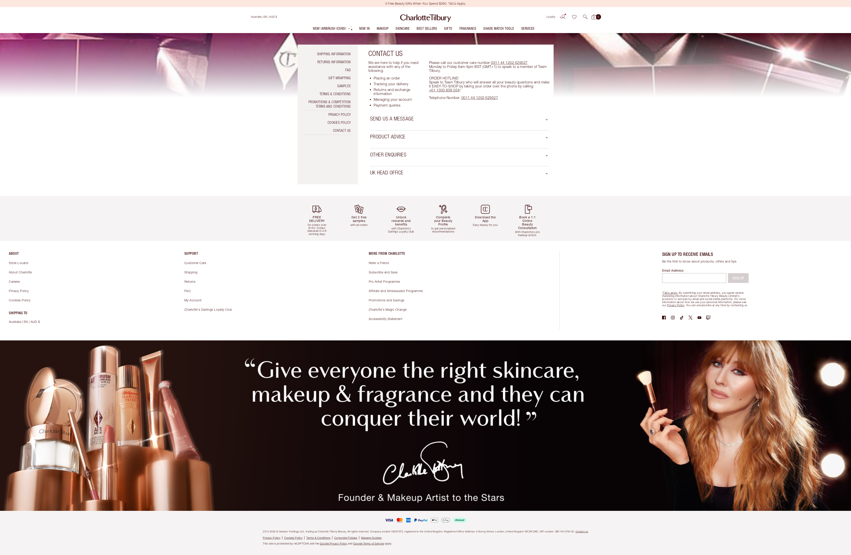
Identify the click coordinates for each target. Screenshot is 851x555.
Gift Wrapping (339, 78)
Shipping (190, 272)
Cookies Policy (339, 122)
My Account (193, 300)
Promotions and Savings (386, 300)
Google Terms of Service (368, 543)
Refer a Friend (379, 263)
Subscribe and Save (383, 272)
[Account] (563, 17)
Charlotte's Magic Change (388, 309)
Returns (190, 281)
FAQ (348, 70)
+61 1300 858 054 (444, 90)
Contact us (582, 531)
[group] (320, 218)
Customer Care (195, 263)
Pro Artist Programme (384, 281)
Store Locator (19, 263)
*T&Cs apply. (670, 292)
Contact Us (342, 130)
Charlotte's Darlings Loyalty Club (208, 309)
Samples (344, 86)
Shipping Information (334, 54)
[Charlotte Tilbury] (425, 17)
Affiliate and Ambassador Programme (396, 291)
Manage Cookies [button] (371, 537)
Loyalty (551, 16)
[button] (585, 17)
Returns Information (334, 62)
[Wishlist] (574, 17)
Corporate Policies (345, 537)
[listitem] (333, 29)
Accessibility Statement (385, 319)
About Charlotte (20, 272)
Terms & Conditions (335, 94)
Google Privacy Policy (333, 543)
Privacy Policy (339, 115)
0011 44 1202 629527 (509, 63)
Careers (14, 281)
